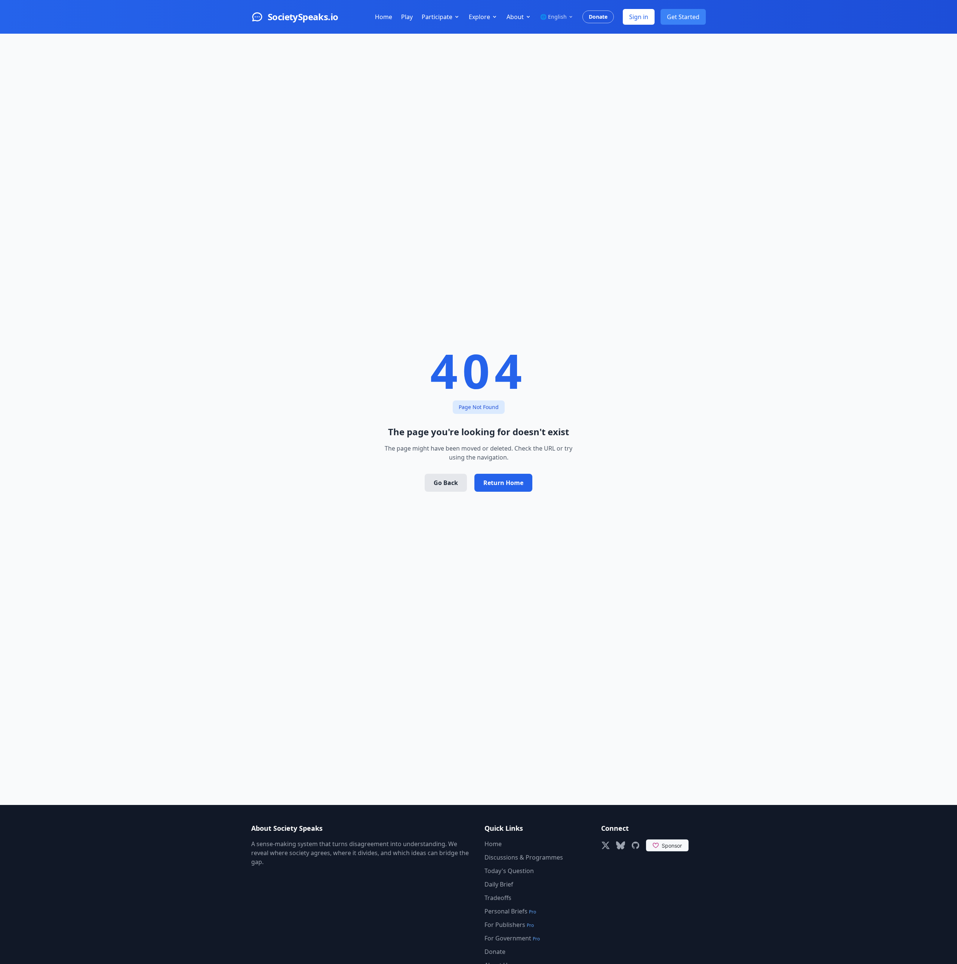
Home (383, 17)
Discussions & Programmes (523, 857)
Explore (479, 17)
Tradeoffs (497, 898)
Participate (437, 17)
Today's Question (509, 871)
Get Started (683, 17)
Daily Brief (498, 884)
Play (407, 17)
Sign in (638, 17)
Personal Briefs (510, 911)
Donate (598, 16)
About (515, 17)
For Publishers (509, 925)
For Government (512, 938)
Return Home (503, 483)
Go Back (446, 483)
